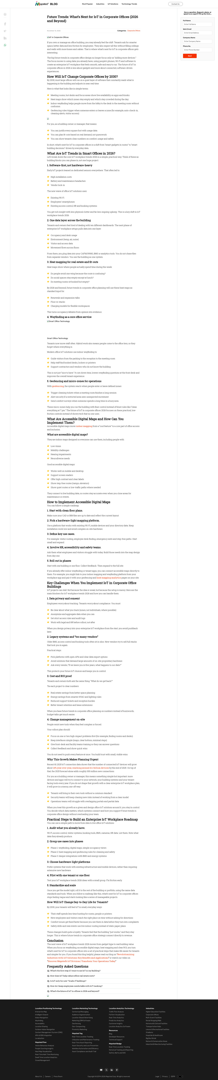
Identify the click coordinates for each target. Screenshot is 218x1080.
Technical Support (115, 1040)
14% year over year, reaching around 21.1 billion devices (81, 767)
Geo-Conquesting (78, 1027)
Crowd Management (42, 1060)
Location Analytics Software (119, 1027)
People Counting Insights (44, 1049)
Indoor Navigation (41, 1018)
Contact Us (176, 4)
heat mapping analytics (109, 577)
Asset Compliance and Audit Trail (84, 1052)
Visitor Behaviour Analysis (44, 1046)
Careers (48, 1077)
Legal (157, 1077)
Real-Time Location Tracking (82, 1037)
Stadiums (149, 1032)
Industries (100, 4)
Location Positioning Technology (48, 1008)
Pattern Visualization (117, 1015)
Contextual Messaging (80, 1012)
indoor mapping (84, 426)
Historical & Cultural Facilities (156, 1024)
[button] (5, 31)
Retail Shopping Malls (153, 1021)
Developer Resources (116, 1037)
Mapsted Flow (40, 1042)
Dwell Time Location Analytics (46, 1057)
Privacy (165, 1077)
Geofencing (76, 1024)
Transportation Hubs (153, 1027)
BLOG (54, 4)
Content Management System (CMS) (48, 1032)
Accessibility (40, 1024)
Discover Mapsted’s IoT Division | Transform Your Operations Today (81, 961)
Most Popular (87, 4)
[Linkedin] (112, 1070)
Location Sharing (41, 1027)
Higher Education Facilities (155, 1012)
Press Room (58, 1077)
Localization (39, 1038)
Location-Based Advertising (82, 1018)
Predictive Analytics (116, 1021)
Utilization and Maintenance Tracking (85, 1040)
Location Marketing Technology (85, 1008)
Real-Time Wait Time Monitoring (47, 1054)
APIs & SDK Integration (43, 1035)
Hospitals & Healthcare (154, 1035)
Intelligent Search (41, 1015)
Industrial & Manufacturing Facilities (159, 1044)
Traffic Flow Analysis (116, 1012)
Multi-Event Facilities (154, 1018)
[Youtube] (101, 1070)
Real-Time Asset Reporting (82, 1043)
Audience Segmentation (81, 1015)
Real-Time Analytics (116, 1018)
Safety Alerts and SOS (117, 1053)
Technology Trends (129, 4)
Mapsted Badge (115, 1044)
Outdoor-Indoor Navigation (45, 1029)
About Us (38, 1077)
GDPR (173, 1077)
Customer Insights (116, 1024)
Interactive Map (41, 1012)
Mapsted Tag (77, 1033)
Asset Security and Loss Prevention (85, 1046)
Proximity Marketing (79, 1029)
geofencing (58, 386)
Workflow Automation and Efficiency (85, 1049)
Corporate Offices (152, 1015)
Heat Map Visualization (43, 1052)
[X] (106, 1070)
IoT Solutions (113, 4)
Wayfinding (39, 1021)
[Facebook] (117, 1070)
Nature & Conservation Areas (156, 1041)
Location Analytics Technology (121, 1008)
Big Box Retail (151, 1038)
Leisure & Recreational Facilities (157, 1029)
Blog (110, 1034)
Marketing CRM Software (81, 1021)
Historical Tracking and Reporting (121, 1050)
